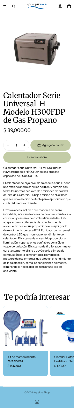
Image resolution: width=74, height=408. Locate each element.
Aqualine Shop (41, 392)
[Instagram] (37, 401)
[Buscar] (13, 6)
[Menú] (4, 6)
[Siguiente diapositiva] (66, 341)
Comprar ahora (37, 157)
